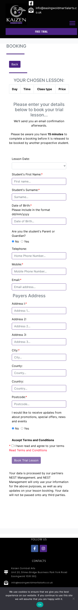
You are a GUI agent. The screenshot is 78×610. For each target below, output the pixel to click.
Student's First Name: (27, 174)
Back (14, 64)
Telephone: (19, 249)
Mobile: (17, 264)
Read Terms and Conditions (28, 450)
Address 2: (19, 319)
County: (17, 366)
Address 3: (19, 334)
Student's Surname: (26, 190)
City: (16, 350)
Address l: (19, 303)
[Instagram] (43, 548)
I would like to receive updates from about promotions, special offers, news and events (38, 417)
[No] (73, 598)
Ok (40, 604)
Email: (16, 280)
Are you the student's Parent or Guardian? (33, 233)
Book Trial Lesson (26, 460)
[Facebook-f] (34, 548)
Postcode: (19, 397)
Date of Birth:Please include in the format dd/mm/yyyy (31, 210)
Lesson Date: (21, 159)
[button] (72, 23)
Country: (18, 381)
